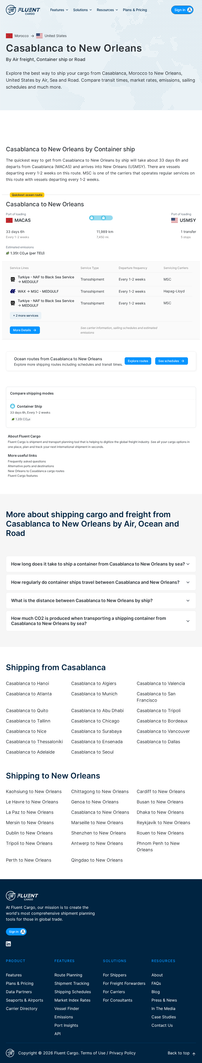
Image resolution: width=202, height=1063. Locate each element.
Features (14, 974)
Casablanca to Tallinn (28, 720)
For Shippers (114, 974)
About (157, 974)
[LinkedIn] (8, 943)
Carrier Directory (21, 1008)
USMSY (188, 220)
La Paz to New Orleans (29, 812)
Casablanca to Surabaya (96, 731)
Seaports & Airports (24, 1000)
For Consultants (117, 1000)
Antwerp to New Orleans (97, 843)
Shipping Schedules (72, 991)
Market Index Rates (72, 1000)
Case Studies (164, 1016)
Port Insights (66, 1025)
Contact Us (162, 1025)
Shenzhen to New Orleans (98, 832)
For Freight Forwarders (124, 983)
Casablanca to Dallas (158, 741)
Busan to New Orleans (160, 801)
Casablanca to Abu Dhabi (97, 710)
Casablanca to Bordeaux (162, 720)
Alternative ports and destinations (31, 466)
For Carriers (114, 991)
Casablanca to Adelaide (30, 752)
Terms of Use (93, 1052)
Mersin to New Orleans (30, 822)
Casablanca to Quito (27, 710)
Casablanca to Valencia (161, 683)
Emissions (63, 1016)
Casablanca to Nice (26, 731)
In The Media (163, 1008)
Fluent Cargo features (23, 475)
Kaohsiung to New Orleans (34, 791)
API (57, 1033)
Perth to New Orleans (28, 860)
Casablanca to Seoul (92, 752)
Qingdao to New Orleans (97, 860)
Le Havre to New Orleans (32, 801)
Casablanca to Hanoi (27, 683)
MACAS (23, 220)
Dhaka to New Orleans (160, 812)
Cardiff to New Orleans (161, 791)
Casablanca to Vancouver (163, 731)
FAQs (156, 983)
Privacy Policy (122, 1052)
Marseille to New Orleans (97, 822)
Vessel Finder (66, 1008)
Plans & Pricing (20, 983)
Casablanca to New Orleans (100, 812)
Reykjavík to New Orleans (163, 822)
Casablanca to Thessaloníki (34, 741)
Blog (156, 991)
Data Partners (19, 991)
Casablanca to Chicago (95, 720)
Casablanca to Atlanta (29, 693)
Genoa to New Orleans (94, 801)
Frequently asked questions (27, 461)
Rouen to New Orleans (160, 832)
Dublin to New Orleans (29, 832)
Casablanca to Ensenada (97, 741)
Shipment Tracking (71, 983)
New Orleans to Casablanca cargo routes (36, 471)
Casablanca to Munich (94, 693)
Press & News (164, 1000)
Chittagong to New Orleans (100, 791)
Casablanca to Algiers (93, 683)
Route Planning (68, 974)
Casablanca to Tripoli (159, 710)
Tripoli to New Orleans (29, 843)
